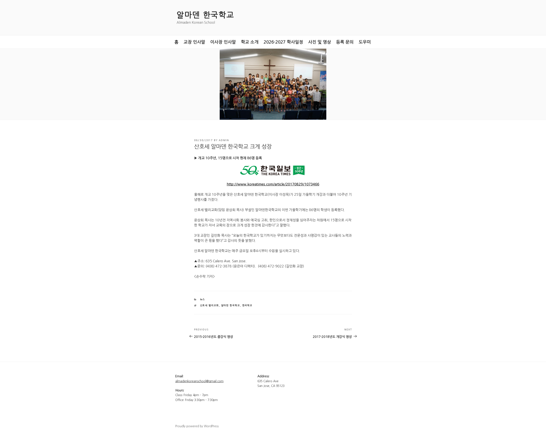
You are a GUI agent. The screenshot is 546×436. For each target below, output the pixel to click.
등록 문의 (345, 42)
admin (224, 140)
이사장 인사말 (223, 42)
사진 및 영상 (319, 42)
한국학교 (247, 305)
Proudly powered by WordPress (197, 426)
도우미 (365, 42)
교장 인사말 (194, 42)
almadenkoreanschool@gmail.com (199, 381)
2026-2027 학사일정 (283, 42)
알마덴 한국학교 (205, 15)
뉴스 (202, 299)
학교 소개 (249, 42)
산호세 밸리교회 (209, 305)
